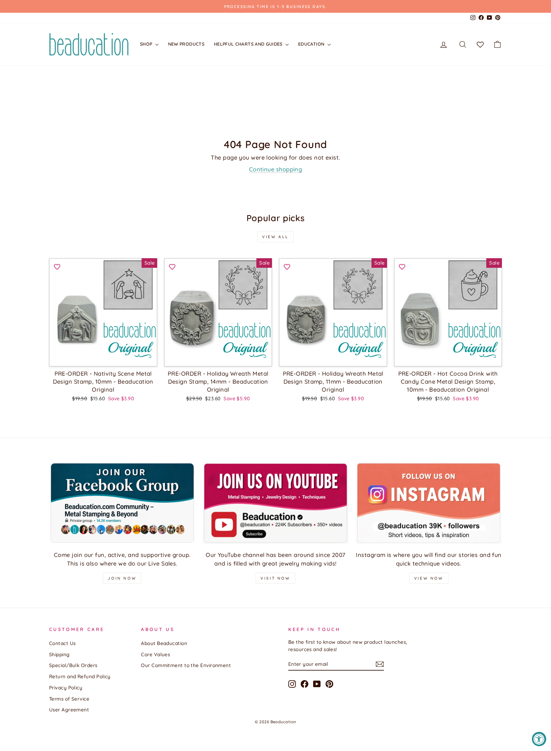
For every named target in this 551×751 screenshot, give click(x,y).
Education (312, 44)
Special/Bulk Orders (73, 665)
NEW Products (186, 44)
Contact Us (62, 643)
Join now (122, 578)
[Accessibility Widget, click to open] (539, 739)
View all (275, 236)
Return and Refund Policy (80, 676)
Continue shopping (275, 169)
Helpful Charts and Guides (249, 44)
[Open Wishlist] (480, 44)
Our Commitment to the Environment (186, 665)
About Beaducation (164, 643)
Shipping (59, 654)
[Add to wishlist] (57, 266)
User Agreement (69, 710)
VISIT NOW (275, 578)
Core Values (155, 654)
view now (429, 578)
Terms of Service (69, 699)
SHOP (147, 44)
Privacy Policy (65, 688)
